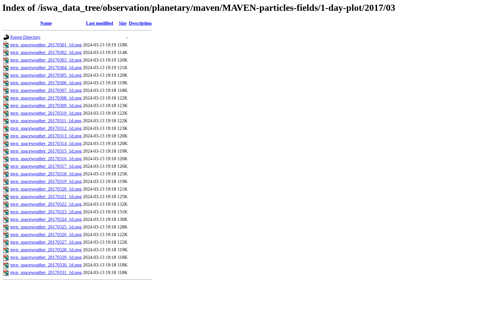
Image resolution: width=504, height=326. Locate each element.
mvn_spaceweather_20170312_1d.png (46, 128)
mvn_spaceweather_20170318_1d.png (46, 173)
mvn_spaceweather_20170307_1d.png (46, 90)
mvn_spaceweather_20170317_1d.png (46, 166)
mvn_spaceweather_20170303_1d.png (46, 59)
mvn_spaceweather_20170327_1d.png (46, 242)
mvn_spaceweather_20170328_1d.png (46, 249)
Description (140, 23)
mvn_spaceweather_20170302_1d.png (46, 52)
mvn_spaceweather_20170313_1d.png (46, 135)
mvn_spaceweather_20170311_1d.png (45, 120)
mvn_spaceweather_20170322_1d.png (46, 204)
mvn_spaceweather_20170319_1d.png (46, 181)
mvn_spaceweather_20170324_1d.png (46, 219)
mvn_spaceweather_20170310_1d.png (46, 113)
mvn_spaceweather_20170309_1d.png (46, 105)
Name (46, 23)
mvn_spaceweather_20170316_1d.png (46, 158)
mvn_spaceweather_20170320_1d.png (46, 188)
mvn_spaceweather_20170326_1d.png (46, 234)
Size (123, 23)
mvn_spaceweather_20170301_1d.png (46, 44)
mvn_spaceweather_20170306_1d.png (46, 82)
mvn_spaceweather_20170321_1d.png (46, 196)
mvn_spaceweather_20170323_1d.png (46, 211)
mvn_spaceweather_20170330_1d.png (46, 264)
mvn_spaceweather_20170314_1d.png (46, 143)
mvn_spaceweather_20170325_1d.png (46, 226)
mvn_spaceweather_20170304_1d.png (46, 67)
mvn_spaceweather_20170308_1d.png (46, 97)
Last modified (99, 23)
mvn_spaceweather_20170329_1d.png (46, 257)
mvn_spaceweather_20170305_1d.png (46, 75)
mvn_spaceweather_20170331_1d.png (46, 272)
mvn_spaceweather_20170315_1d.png (46, 151)
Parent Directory (25, 37)
